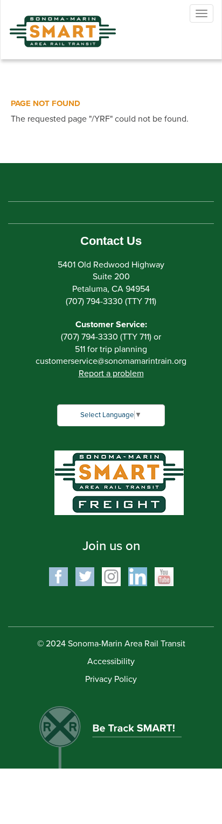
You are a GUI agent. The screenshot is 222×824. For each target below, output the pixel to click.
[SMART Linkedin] (137, 576)
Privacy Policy (111, 679)
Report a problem (111, 373)
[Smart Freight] (119, 482)
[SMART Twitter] (84, 576)
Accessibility (111, 661)
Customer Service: (111, 324)
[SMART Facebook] (58, 576)
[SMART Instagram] (111, 576)
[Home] (54, 23)
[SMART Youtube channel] (164, 576)
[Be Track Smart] (111, 732)
